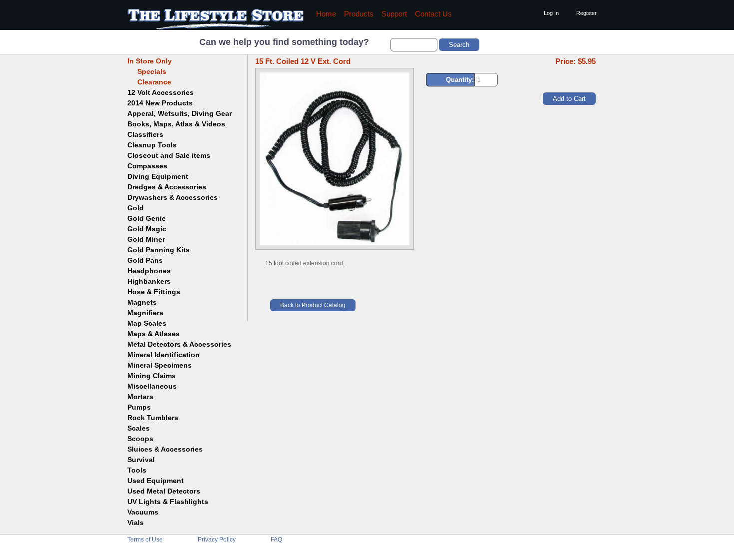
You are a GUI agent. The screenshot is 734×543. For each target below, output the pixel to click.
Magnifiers (145, 313)
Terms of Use (145, 539)
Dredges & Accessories (166, 187)
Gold (135, 208)
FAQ (276, 539)
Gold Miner (146, 239)
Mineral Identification (163, 355)
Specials (146, 71)
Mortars (140, 397)
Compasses (147, 166)
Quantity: (460, 79)
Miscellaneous (152, 386)
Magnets (142, 302)
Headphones (149, 271)
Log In (551, 13)
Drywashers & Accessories (172, 197)
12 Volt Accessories (160, 92)
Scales (138, 428)
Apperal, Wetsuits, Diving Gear (179, 113)
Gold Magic (146, 229)
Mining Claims (151, 376)
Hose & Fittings (153, 292)
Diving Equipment (157, 176)
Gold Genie (146, 218)
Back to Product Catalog (313, 305)
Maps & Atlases (153, 334)
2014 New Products (160, 103)
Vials (135, 523)
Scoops (140, 439)
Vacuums (142, 512)
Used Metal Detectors (163, 491)
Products (358, 14)
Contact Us (433, 14)
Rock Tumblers (152, 418)
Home (326, 14)
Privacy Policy (217, 539)
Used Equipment (155, 481)
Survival (141, 460)
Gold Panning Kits (158, 250)
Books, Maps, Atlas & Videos (176, 124)
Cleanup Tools (152, 145)
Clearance (149, 82)
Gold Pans (145, 260)
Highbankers (149, 281)
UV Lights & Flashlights (167, 502)
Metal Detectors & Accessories (179, 344)
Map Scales (146, 323)
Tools (136, 470)
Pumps (139, 407)
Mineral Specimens (159, 365)
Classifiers (145, 134)
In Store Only (149, 61)
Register (586, 13)
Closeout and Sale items (168, 155)
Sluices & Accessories (165, 449)
